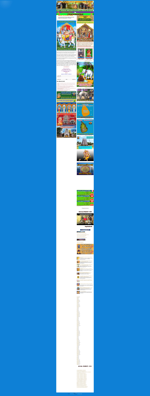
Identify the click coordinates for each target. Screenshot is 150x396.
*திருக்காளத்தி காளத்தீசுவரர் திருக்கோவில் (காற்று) (82, 237)
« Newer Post (59, 79)
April (77, 310)
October (78, 324)
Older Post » (74, 79)
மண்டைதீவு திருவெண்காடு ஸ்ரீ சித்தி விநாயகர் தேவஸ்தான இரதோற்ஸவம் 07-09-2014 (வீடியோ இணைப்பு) (85, 272)
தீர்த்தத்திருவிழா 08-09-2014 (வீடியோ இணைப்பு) (81, 385)
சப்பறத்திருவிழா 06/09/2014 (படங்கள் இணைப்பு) (81, 380)
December (78, 305)
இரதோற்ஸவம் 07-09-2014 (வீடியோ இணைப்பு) (81, 383)
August (77, 297)
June (77, 299)
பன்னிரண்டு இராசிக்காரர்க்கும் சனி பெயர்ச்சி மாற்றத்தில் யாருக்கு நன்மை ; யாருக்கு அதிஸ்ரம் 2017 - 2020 (86, 264)
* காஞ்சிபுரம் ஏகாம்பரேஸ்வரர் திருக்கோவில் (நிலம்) (81, 233)
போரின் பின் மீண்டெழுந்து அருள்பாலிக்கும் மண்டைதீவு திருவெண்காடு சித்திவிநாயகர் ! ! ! (65, 86)
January (78, 312)
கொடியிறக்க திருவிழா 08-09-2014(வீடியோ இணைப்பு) (82, 387)
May (77, 309)
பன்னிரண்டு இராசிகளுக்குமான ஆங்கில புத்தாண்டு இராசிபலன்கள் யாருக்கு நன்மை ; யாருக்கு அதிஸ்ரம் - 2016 (86, 276)
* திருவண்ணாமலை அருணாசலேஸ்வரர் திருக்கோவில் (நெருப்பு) (83, 234)
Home (66, 79)
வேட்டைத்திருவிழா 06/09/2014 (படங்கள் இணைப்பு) (82, 378)
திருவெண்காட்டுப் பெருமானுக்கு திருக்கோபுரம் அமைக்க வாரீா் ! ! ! (63, 87)
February (78, 321)
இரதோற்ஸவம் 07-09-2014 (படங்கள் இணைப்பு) (81, 382)
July (77, 298)
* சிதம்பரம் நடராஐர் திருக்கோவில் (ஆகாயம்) (81, 236)
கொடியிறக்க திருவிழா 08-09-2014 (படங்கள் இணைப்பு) (82, 386)
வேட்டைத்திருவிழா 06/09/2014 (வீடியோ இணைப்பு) (82, 379)
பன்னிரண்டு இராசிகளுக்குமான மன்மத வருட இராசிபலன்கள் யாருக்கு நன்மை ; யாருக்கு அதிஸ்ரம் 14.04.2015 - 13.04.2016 (86, 280)
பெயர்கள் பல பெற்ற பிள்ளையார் (83, 291)
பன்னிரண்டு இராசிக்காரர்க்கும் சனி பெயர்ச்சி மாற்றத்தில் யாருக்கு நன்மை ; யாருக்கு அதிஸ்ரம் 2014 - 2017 (86, 261)
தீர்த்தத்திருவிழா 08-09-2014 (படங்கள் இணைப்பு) (82, 384)
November (78, 301)
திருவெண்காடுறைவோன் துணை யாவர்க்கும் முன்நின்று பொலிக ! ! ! (63, 89)
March (77, 320)
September (78, 306)
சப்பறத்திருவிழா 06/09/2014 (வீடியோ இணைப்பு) (81, 381)
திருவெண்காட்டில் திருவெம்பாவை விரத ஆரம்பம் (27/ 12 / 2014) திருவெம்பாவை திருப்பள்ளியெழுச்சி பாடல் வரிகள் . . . (86, 287)
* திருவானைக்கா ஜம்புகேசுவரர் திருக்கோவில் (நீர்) (81, 235)
